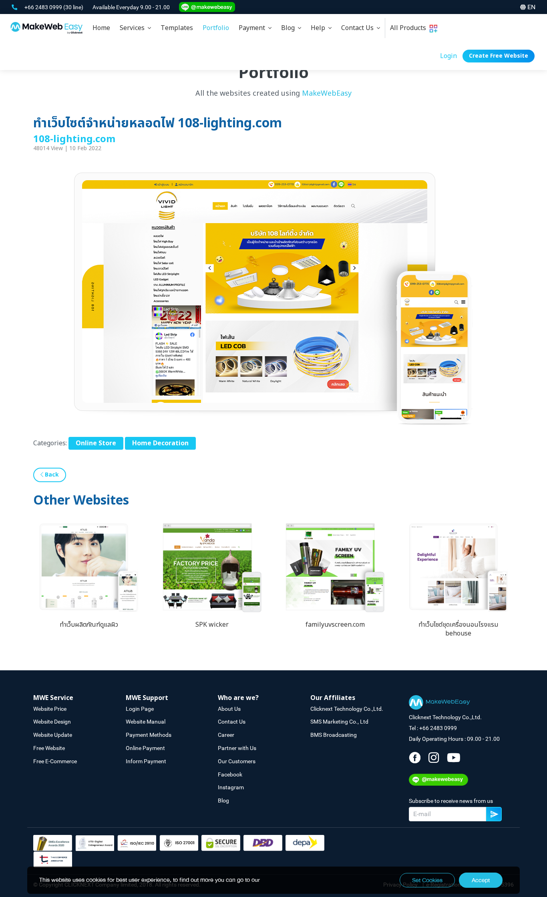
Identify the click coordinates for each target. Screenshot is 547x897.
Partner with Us (237, 748)
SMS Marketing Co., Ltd (339, 721)
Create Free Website (498, 56)
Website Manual (145, 721)
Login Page (140, 709)
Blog (289, 28)
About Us (229, 709)
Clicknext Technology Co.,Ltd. (346, 709)
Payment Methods (148, 735)
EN (531, 7)
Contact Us (359, 28)
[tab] (135, 28)
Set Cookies (427, 880)
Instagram (231, 787)
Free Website (49, 748)
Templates (177, 28)
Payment (253, 28)
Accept (481, 880)
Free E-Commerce (55, 761)
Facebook (230, 774)
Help (319, 28)
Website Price (49, 709)
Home (101, 28)
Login (448, 56)
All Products (409, 28)
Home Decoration (160, 443)
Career (226, 735)
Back (51, 475)
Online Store (96, 443)
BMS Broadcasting (333, 735)
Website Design (52, 721)
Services (134, 28)
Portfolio (216, 28)
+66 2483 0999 (43, 7)
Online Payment (145, 748)
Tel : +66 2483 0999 (433, 728)
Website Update (52, 735)
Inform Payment (146, 761)
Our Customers (236, 761)
